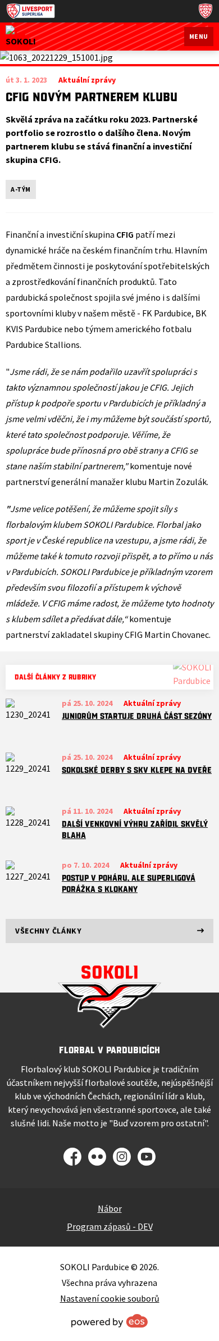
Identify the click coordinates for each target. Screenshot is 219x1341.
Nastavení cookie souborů (109, 1298)
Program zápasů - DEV (110, 1226)
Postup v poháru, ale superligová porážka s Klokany (128, 883)
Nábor (110, 1208)
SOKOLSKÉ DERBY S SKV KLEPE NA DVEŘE (137, 769)
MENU (198, 36)
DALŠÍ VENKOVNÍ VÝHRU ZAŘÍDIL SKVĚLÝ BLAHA (135, 829)
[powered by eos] (109, 1321)
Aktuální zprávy (152, 703)
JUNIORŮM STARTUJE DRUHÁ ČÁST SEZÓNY (137, 716)
